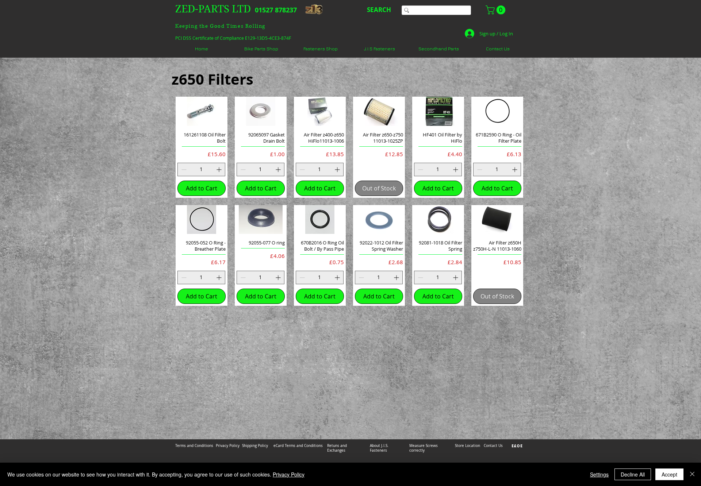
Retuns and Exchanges (337, 448)
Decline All (633, 474)
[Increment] (219, 169)
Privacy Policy (288, 474)
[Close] (692, 474)
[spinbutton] (201, 169)
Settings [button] (599, 474)
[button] (496, 9)
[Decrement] (183, 169)
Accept (669, 474)
